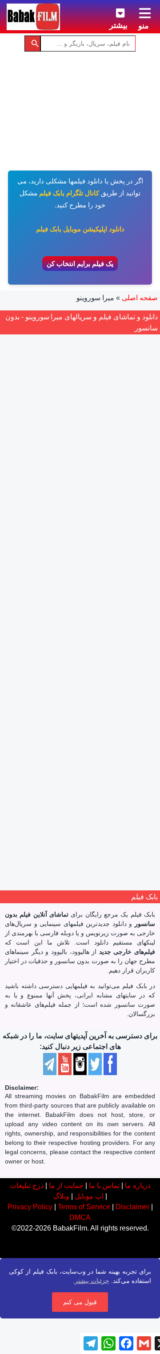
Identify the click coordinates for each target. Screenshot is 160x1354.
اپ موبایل (89, 1196)
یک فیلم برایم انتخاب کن (80, 263)
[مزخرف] (105, 725)
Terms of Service (84, 1207)
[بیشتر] (113, 11)
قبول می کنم (80, 1302)
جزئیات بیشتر (92, 1280)
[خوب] (76, 725)
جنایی (106, 759)
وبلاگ (61, 1196)
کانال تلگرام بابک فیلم (69, 193)
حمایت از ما (66, 1185)
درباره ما (138, 1185)
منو (143, 25)
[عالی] (66, 725)
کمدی (87, 759)
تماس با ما (104, 1185)
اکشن (125, 759)
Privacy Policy (30, 1207)
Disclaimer (132, 1207)
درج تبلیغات (27, 1185)
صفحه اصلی (140, 298)
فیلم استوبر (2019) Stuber (80, 699)
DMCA (80, 1217)
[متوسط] (85, 725)
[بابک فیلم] (33, 17)
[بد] (95, 725)
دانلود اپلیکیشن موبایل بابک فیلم (80, 229)
